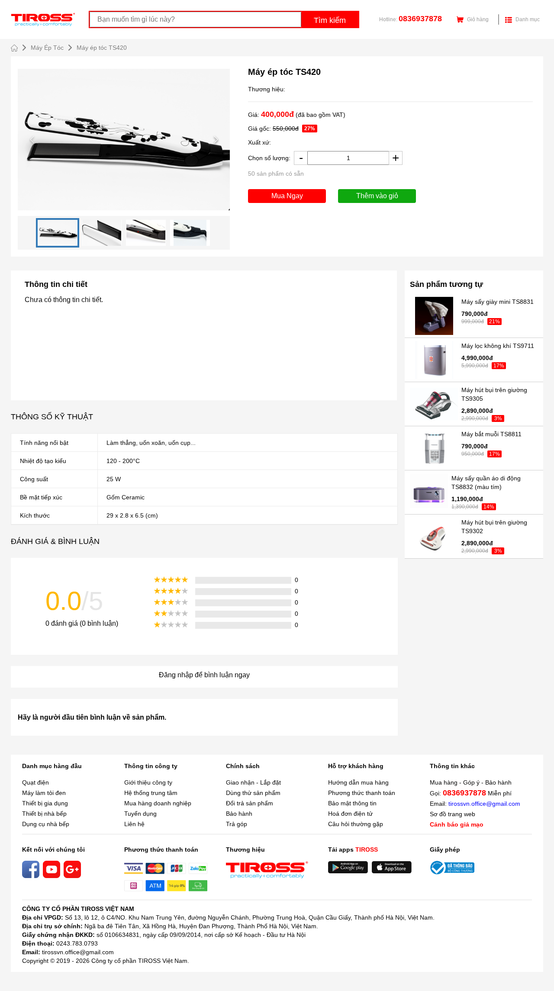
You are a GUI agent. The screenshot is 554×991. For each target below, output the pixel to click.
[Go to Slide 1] (57, 233)
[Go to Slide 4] (190, 233)
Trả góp (236, 823)
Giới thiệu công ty (148, 782)
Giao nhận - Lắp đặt (253, 782)
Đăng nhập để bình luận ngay (204, 675)
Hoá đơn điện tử (350, 813)
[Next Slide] (216, 139)
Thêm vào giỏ (377, 195)
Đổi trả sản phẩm (249, 803)
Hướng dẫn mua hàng (358, 782)
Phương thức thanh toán (361, 792)
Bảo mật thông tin (352, 803)
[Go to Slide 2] (101, 233)
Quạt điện (35, 782)
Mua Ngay (287, 195)
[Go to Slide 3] (145, 233)
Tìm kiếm (330, 20)
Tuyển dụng (140, 813)
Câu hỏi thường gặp (355, 823)
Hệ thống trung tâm (150, 792)
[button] (124, 139)
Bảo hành (239, 813)
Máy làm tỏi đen (44, 792)
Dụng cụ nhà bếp (45, 823)
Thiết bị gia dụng (45, 803)
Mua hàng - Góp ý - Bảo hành (471, 782)
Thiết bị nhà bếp (44, 813)
